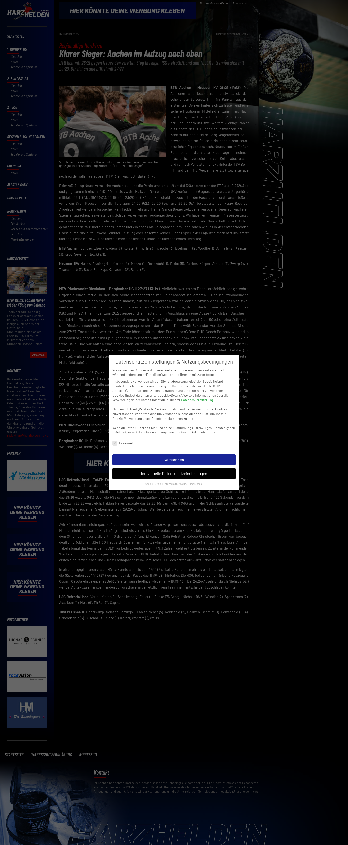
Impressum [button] (196, 483)
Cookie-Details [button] (153, 483)
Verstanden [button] (174, 459)
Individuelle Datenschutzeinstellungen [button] (174, 473)
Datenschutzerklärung (197, 400)
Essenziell (126, 443)
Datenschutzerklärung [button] (176, 483)
